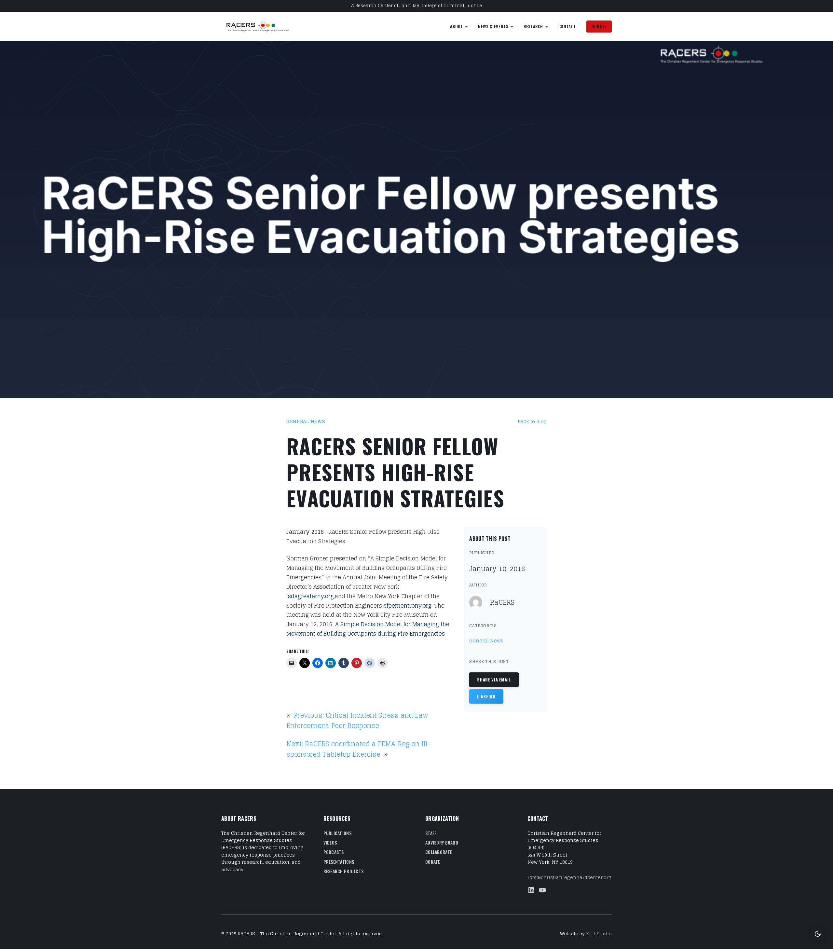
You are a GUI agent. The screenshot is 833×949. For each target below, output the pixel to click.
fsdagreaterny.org (310, 596)
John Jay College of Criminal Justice (441, 5)
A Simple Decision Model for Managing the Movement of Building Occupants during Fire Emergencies (367, 629)
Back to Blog (532, 421)
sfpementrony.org (407, 605)
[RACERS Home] (265, 26)
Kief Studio (599, 933)
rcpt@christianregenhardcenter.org (569, 877)
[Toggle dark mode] (817, 933)
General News (305, 421)
